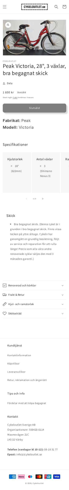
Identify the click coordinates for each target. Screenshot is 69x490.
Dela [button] (9, 83)
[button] (5, 7)
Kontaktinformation (19, 355)
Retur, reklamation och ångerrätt (27, 380)
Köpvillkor (13, 363)
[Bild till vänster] (26, 199)
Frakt (15, 97)
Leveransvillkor (16, 371)
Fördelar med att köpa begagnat (26, 403)
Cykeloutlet (38, 483)
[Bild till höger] (43, 199)
